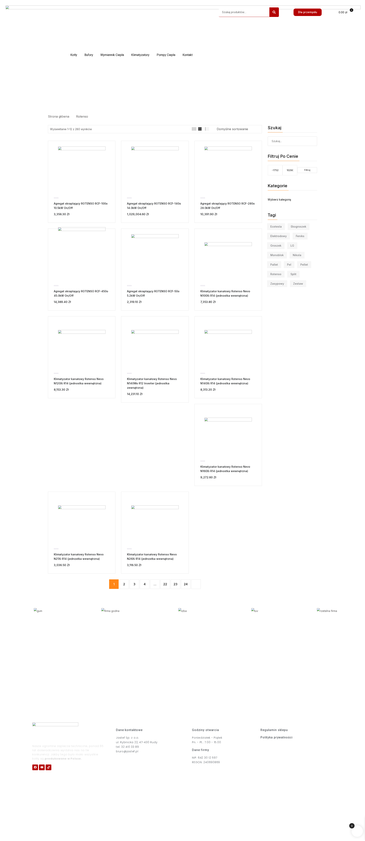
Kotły (73, 55)
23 (175, 584)
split (293, 274)
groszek (275, 245)
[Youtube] (42, 767)
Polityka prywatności (276, 737)
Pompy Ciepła (166, 55)
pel (289, 264)
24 (186, 584)
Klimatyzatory (140, 55)
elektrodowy (278, 236)
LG (292, 245)
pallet (274, 264)
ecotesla (276, 226)
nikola (297, 255)
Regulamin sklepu (274, 730)
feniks (300, 236)
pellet (304, 264)
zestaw (298, 283)
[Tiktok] (48, 767)
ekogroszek (298, 226)
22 (165, 584)
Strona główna (59, 116)
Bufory (88, 55)
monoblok (277, 255)
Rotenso (82, 116)
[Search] (274, 12)
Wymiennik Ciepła (112, 55)
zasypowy (277, 283)
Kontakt (187, 55)
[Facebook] (35, 767)
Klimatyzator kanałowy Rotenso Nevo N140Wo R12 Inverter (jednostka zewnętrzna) (152, 383)
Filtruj (307, 170)
